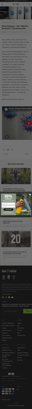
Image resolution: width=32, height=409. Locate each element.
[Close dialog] (30, 194)
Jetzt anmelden (8, 209)
